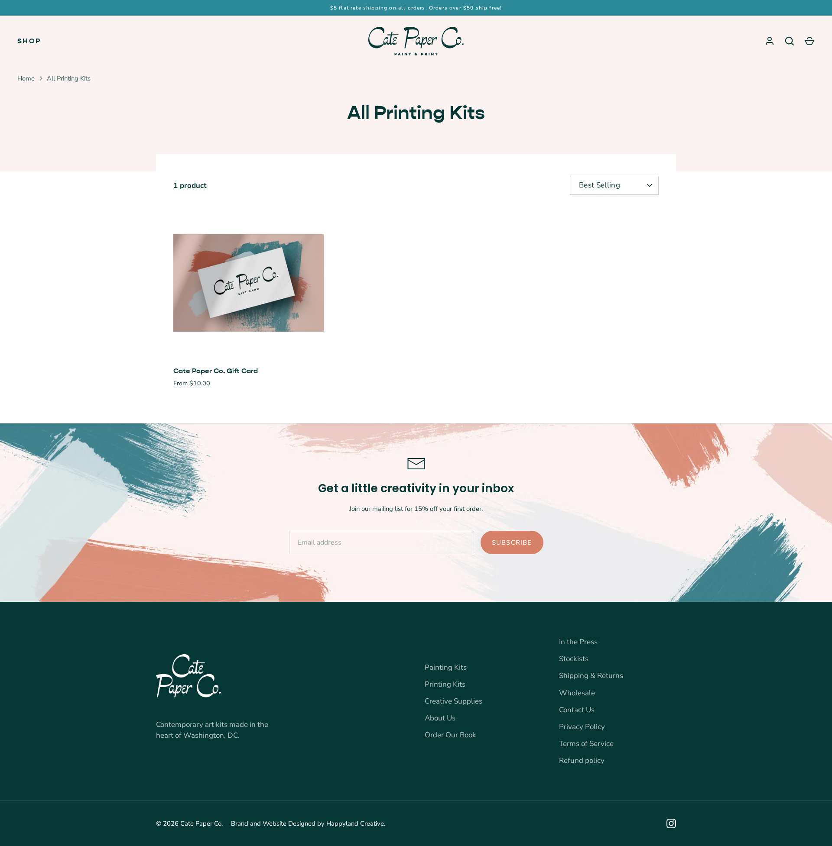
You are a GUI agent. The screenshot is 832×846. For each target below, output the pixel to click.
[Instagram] (671, 823)
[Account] (769, 41)
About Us (440, 718)
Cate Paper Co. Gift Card (215, 370)
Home (26, 78)
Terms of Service (586, 744)
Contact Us (577, 710)
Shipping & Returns (591, 676)
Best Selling (599, 185)
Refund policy (581, 760)
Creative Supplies (453, 701)
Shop (29, 40)
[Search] (789, 41)
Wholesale (577, 693)
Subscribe (512, 542)
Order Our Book (450, 735)
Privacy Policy (582, 727)
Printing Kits (445, 684)
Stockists (573, 659)
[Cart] (809, 41)
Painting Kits (446, 667)
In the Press (578, 642)
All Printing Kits (69, 78)
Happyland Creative (355, 823)
